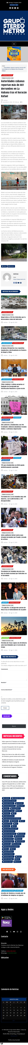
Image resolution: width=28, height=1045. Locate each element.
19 (10, 1015)
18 (7, 1015)
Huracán (12, 266)
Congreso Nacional (8, 816)
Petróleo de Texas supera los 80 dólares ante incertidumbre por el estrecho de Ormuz (14, 645)
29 (21, 1017)
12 (10, 1012)
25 (7, 1017)
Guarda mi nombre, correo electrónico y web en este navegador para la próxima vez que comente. (13, 701)
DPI (16, 823)
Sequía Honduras (8, 851)
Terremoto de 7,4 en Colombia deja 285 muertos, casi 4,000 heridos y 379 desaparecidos (13, 499)
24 (3, 1017)
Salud (13, 849)
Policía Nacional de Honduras (11, 846)
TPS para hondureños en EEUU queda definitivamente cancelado (12, 466)
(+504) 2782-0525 (11, 953)
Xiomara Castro (8, 861)
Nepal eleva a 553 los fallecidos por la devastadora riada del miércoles (13, 318)
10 (3, 1012)
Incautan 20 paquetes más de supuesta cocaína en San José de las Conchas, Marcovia (12, 749)
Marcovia (19, 838)
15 (21, 1012)
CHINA (19, 811)
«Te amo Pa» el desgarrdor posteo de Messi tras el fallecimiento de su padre (13, 609)
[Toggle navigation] (14, 43)
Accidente (6, 798)
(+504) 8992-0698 (11, 955)
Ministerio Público (8, 841)
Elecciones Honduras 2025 (10, 828)
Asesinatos (20, 803)
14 (17, 1012)
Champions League (9, 811)
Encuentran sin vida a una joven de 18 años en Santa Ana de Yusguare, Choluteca (13, 895)
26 (10, 1017)
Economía (6, 826)
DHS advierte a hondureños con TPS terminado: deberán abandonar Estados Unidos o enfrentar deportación (14, 427)
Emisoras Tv (14, 1038)
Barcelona (21, 805)
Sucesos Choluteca (8, 854)
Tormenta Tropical (8, 856)
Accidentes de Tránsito (9, 800)
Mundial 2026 (20, 841)
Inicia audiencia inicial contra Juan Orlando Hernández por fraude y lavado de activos (13, 537)
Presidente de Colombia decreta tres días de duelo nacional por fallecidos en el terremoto (14, 573)
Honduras (21, 833)
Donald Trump (7, 823)
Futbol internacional (9, 831)
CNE (14, 813)
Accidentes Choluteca (18, 798)
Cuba (4, 266)
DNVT (22, 821)
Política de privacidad (14, 1042)
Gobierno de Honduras (9, 833)
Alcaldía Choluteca (8, 803)
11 (7, 1012)
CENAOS (6, 808)
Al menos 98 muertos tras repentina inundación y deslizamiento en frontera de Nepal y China (13, 350)
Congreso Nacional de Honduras (12, 818)
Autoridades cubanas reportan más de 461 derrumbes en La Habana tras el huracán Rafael (14, 69)
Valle (18, 859)
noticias (6, 100)
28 (17, 1017)
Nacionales (7, 844)
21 (17, 1015)
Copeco (6, 821)
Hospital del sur (8, 836)
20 (14, 1015)
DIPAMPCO (14, 821)
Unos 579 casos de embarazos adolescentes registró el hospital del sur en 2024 (13, 788)
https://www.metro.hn (19, 279)
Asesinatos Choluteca (9, 805)
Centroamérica (16, 808)
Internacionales (20, 836)
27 (14, 1017)
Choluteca (6, 813)
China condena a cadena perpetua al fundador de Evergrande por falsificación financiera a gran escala (13, 386)
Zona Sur (18, 861)
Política (6, 849)
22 (21, 1015)
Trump (19, 856)
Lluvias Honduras (8, 838)
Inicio (3, 66)
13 (14, 1012)
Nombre (3, 682)
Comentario (4, 669)
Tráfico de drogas (8, 859)
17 (3, 1015)
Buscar (6, 716)
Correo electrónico (6, 690)
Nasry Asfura (17, 844)
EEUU (14, 826)
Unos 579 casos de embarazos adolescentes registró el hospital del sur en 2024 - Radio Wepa (14, 784)
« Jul (13, 1022)
